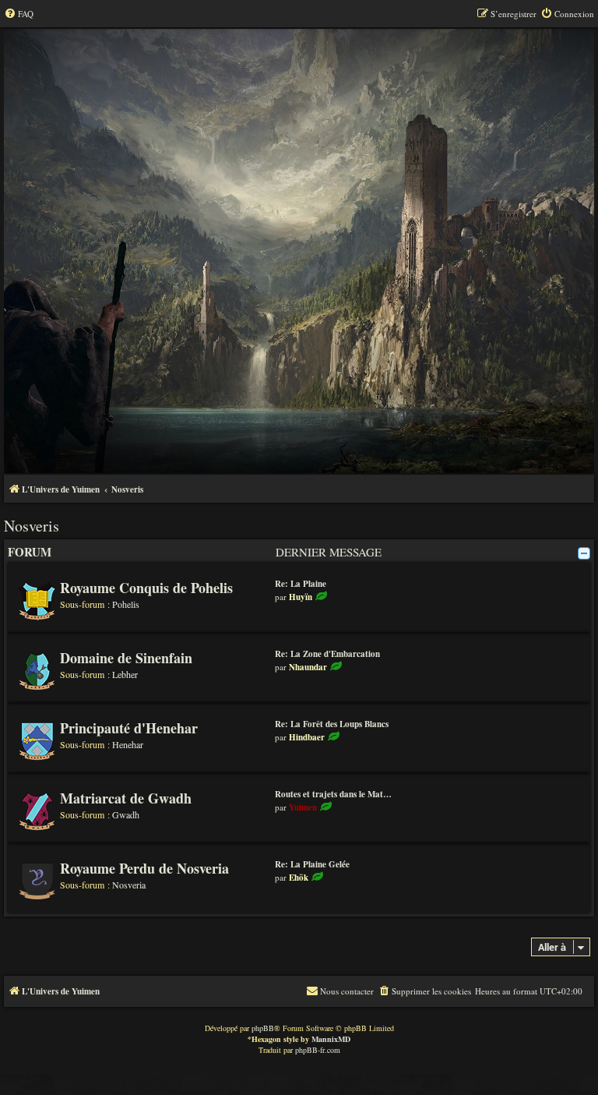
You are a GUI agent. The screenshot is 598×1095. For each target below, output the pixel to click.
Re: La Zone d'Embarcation (327, 654)
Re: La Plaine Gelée (312, 864)
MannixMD (330, 1038)
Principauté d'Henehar (129, 728)
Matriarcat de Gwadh (126, 798)
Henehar (127, 744)
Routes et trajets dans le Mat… (333, 794)
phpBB (263, 1028)
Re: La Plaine (300, 584)
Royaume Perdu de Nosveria (144, 868)
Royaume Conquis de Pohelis (146, 588)
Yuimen (303, 807)
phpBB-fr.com (317, 1049)
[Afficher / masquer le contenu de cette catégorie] (584, 553)
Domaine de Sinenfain (126, 658)
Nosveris (31, 525)
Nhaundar (308, 667)
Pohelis (125, 604)
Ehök (298, 877)
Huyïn (300, 597)
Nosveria (129, 884)
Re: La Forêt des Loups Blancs (332, 724)
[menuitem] (18, 14)
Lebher (125, 674)
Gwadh (125, 814)
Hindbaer (307, 737)
